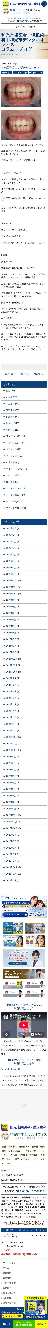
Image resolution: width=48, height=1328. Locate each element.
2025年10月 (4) (13, 594)
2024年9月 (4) (12, 678)
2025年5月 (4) (12, 626)
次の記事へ (38, 374)
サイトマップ (9, 1263)
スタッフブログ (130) (16, 508)
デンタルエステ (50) (15, 495)
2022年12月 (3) (13, 815)
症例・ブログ (9, 1283)
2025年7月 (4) (12, 613)
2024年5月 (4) (12, 704)
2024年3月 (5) (12, 717)
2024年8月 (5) (12, 685)
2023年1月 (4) (12, 809)
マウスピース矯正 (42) (16, 469)
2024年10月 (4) (13, 672)
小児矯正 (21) (12, 462)
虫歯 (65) (10, 391)
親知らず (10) (12, 423)
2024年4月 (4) (12, 711)
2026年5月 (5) (12, 548)
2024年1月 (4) (12, 730)
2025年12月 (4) (13, 580)
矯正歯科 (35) (12, 410)
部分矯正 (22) (12, 482)
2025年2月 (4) (12, 646)
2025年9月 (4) (12, 600)
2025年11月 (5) (13, 587)
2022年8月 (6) (12, 841)
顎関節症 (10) (12, 430)
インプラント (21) (14, 456)
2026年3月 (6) (12, 561)
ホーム (6, 1268)
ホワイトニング (20, 73)
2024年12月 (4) (13, 659)
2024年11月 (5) (13, 665)
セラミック (6, 73)
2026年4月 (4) (12, 554)
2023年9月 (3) (12, 756)
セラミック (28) (13, 449)
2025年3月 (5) (12, 639)
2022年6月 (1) (12, 854)
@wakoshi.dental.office (11, 1069)
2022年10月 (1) (13, 828)
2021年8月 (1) (12, 880)
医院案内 (7, 1273)
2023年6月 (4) (12, 776)
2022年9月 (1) (12, 835)
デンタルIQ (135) (14, 501)
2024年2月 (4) (12, 724)
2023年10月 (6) (13, 750)
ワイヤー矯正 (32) (14, 475)
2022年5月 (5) (12, 861)
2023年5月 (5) (12, 783)
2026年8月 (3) (12, 528)
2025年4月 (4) (12, 633)
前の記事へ (10, 374)
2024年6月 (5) (12, 698)
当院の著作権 (9, 1303)
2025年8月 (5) (12, 607)
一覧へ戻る (24, 374)
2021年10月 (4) (13, 867)
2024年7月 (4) (12, 691)
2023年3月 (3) (12, 796)
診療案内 (7, 1278)
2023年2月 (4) (12, 802)
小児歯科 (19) (12, 404)
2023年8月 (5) (12, 763)
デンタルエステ (35, 73)
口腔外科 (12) (12, 417)
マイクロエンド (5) (15, 443)
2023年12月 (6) (13, 737)
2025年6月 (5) (12, 620)
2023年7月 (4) (12, 769)
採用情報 (7, 1298)
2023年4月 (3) (12, 789)
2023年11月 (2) (13, 743)
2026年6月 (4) (12, 541)
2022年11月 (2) (13, 822)
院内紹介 (7, 1288)
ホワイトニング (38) (15, 488)
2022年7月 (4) (12, 848)
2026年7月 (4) (12, 535)
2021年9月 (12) (13, 874)
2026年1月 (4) (12, 574)
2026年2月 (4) (12, 567)
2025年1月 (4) (12, 652)
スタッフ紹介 (9, 1293)
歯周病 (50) (11, 397)
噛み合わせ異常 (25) (15, 436)
